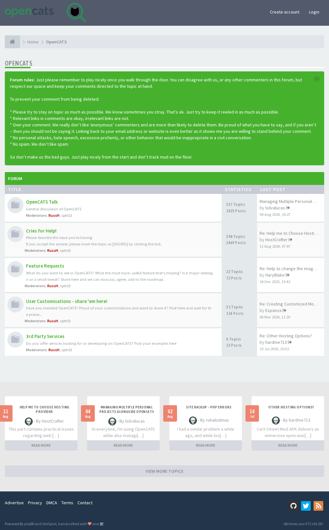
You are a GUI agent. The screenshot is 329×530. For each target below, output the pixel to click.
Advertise (14, 503)
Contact (85, 503)
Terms (67, 503)
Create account (284, 12)
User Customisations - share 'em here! (66, 301)
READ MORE (41, 445)
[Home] (12, 41)
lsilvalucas (275, 208)
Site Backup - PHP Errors (209, 407)
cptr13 (66, 215)
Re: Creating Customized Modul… (292, 304)
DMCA (51, 503)
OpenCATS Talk (42, 202)
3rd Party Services (45, 336)
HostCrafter (276, 239)
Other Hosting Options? (291, 407)
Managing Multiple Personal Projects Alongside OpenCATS (126, 409)
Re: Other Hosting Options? (286, 336)
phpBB (29, 523)
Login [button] (314, 12)
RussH (54, 215)
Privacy (35, 503)
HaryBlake (275, 275)
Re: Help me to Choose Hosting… (291, 233)
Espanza (273, 310)
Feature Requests (45, 266)
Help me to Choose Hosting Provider (44, 409)
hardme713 (276, 342)
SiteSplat (49, 523)
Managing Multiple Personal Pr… (290, 201)
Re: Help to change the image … (290, 268)
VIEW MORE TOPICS (164, 471)
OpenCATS (18, 63)
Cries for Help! (41, 231)
